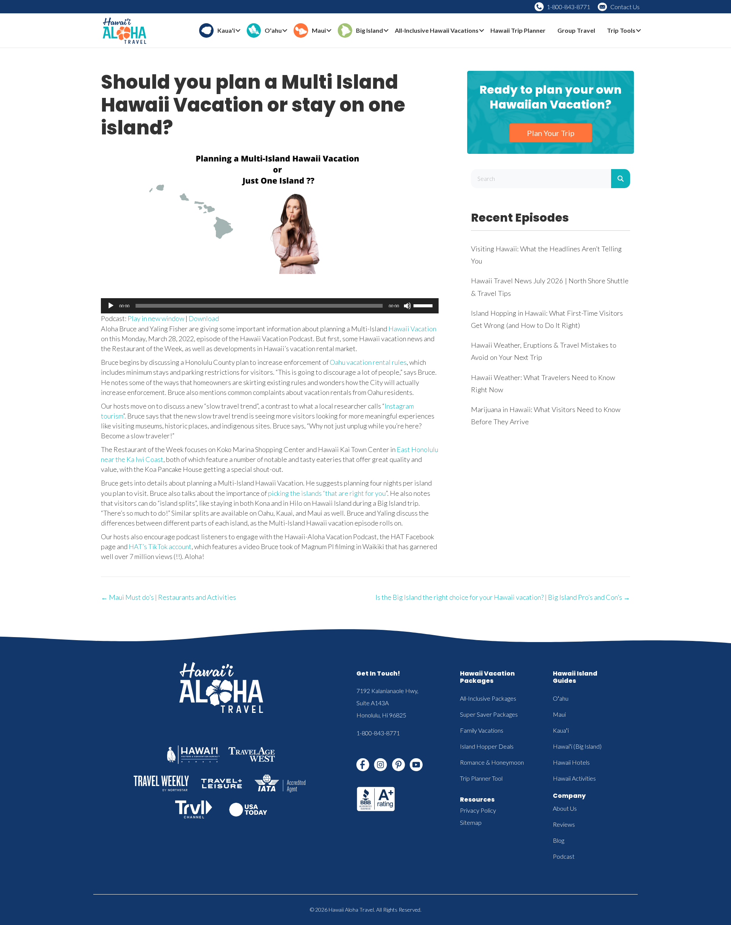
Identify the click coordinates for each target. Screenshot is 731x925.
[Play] (111, 306)
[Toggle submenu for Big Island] (386, 30)
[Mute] (407, 306)
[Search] (620, 178)
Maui (559, 714)
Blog (558, 840)
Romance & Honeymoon (492, 762)
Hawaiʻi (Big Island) (577, 746)
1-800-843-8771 (568, 6)
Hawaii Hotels (571, 762)
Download (203, 318)
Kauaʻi (561, 730)
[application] (270, 305)
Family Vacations (481, 730)
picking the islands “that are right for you (327, 493)
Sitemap (471, 822)
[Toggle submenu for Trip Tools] (638, 30)
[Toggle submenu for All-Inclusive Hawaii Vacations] (481, 30)
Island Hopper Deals (487, 746)
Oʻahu (560, 698)
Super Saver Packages (489, 714)
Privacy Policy (478, 810)
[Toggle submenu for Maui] (329, 30)
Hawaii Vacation (412, 328)
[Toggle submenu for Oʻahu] (284, 30)
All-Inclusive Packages (488, 698)
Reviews (564, 824)
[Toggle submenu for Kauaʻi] (238, 30)
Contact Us (625, 6)
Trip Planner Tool (481, 778)
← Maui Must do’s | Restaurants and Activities (168, 597)
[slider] (424, 305)
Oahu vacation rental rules (368, 362)
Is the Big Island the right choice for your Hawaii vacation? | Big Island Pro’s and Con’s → (502, 597)
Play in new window (156, 318)
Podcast (564, 856)
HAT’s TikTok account (160, 546)
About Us (565, 808)
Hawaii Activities (574, 778)
